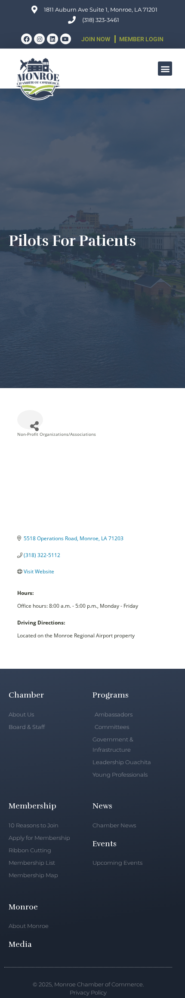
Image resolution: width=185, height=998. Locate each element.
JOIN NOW (95, 39)
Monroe (23, 907)
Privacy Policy (88, 992)
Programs (110, 695)
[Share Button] (30, 419)
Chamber (26, 695)
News (102, 806)
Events (104, 843)
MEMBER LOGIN (141, 39)
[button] (165, 68)
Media (20, 944)
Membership (32, 806)
